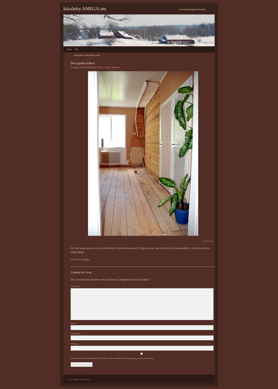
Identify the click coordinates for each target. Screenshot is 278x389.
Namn (74, 323)
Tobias (75, 67)
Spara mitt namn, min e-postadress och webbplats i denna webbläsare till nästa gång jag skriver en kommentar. (112, 358)
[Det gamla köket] (143, 153)
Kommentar (76, 286)
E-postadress (76, 333)
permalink (85, 259)
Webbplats (75, 344)
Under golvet (208, 241)
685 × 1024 (110, 67)
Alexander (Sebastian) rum (85, 55)
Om (76, 49)
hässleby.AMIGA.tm (84, 8)
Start (69, 49)
